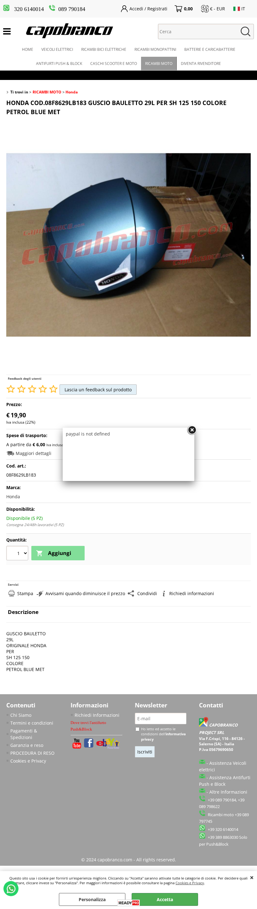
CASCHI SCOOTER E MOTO (113, 63)
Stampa (25, 593)
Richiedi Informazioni (97, 715)
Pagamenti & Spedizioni (23, 734)
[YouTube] (76, 747)
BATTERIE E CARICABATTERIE (209, 49)
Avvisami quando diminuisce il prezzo (85, 593)
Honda (13, 496)
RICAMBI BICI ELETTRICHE (103, 49)
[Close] (191, 430)
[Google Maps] (204, 725)
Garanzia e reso (26, 745)
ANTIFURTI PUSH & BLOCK (59, 63)
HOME (27, 49)
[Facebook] (88, 746)
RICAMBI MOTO (158, 63)
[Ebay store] (108, 747)
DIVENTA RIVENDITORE (201, 63)
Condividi (147, 593)
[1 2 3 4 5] (18, 554)
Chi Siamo (20, 715)
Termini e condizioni (31, 723)
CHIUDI (252, 877)
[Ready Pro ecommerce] (128, 903)
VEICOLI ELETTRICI (57, 49)
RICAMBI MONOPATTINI (155, 49)
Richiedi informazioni (191, 593)
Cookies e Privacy (190, 882)
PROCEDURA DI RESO (32, 753)
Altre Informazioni (228, 792)
